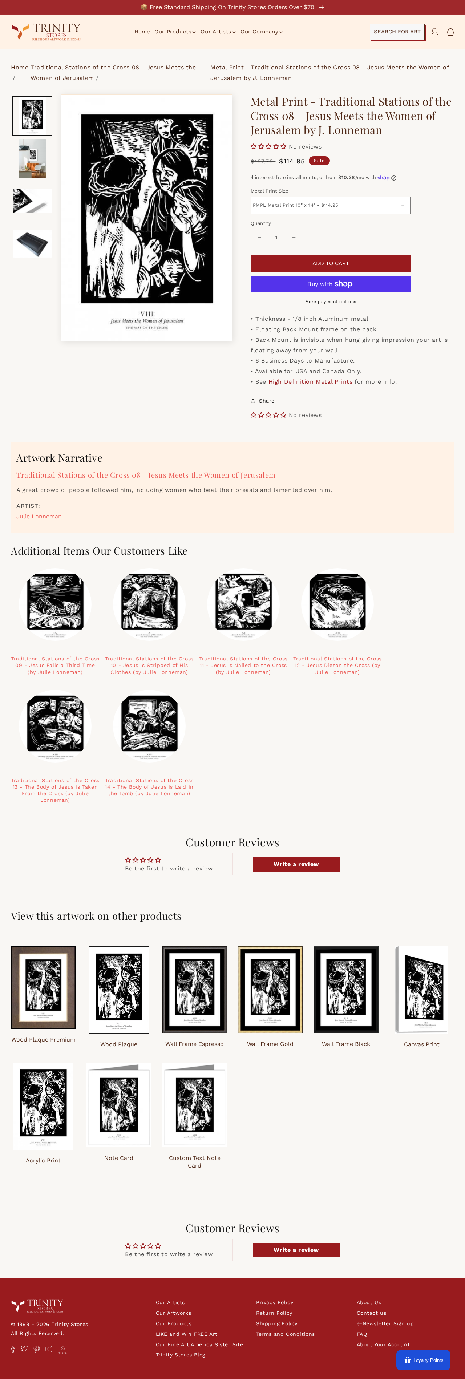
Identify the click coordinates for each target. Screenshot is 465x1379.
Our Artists (170, 1302)
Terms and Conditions (285, 1334)
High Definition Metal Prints (310, 381)
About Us (369, 1302)
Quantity (261, 223)
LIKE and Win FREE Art (187, 1334)
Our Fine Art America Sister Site (199, 1344)
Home (19, 67)
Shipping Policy (277, 1323)
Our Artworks (173, 1313)
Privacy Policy (274, 1302)
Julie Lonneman (39, 516)
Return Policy (274, 1313)
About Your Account (383, 1344)
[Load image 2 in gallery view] (32, 158)
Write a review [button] (296, 864)
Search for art (397, 31)
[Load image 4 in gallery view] (32, 244)
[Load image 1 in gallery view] (32, 116)
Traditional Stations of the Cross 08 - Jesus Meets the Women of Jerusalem (146, 475)
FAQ (362, 1334)
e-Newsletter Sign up (385, 1323)
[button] (176, 32)
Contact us (372, 1313)
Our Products (174, 1323)
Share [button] (267, 401)
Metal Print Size (269, 191)
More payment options (330, 301)
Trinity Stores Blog (180, 1355)
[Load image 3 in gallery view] (32, 201)
